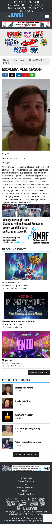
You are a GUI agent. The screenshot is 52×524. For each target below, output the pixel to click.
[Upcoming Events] (26, 266)
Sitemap (26, 490)
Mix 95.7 (33, 2)
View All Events (37, 372)
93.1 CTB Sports (15, 8)
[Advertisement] (26, 24)
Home (6, 60)
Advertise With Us (26, 494)
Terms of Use (26, 477)
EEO (26, 484)
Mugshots (19, 60)
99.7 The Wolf (35, 8)
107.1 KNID (18, 2)
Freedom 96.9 (24, 11)
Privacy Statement (26, 481)
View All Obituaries (24, 454)
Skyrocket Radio (33, 518)
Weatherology (41, 520)
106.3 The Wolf (34, 5)
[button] (47, 17)
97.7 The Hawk (15, 5)
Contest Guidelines (26, 487)
